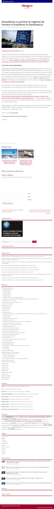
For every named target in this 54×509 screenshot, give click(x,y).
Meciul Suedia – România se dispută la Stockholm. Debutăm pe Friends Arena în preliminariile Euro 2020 (26, 472)
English (3, 438)
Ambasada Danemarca (7, 289)
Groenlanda (4, 423)
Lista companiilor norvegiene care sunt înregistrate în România (15, 358)
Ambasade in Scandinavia (7, 288)
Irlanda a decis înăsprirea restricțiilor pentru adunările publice (15, 265)
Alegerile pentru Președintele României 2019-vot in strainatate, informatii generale (27, 467)
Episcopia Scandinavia (6, 305)
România (4, 452)
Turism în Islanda (6, 348)
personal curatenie (8, 427)
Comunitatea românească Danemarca (10, 318)
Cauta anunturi (5, 367)
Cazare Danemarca (6, 316)
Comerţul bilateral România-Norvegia (10, 353)
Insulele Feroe (5, 443)
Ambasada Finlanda (7, 291)
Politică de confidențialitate (8, 350)
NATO (39, 425)
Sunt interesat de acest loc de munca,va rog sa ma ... (21, 401)
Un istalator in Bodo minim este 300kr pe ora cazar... (17, 386)
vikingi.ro (20, 429)
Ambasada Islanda (6, 292)
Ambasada (3, 417)
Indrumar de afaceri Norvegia (8, 357)
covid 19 (9, 143)
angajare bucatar (16, 417)
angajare (9, 417)
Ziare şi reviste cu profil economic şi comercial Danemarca (14, 339)
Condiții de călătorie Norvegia (9, 355)
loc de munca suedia (29, 425)
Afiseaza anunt (5, 363)
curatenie (3, 421)
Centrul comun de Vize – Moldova (9, 300)
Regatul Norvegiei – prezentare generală (11, 352)
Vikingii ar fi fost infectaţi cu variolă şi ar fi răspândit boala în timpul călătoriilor (19, 280)
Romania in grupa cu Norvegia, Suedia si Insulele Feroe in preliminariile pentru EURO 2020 (29, 483)
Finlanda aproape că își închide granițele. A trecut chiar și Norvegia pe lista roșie (9, 162)
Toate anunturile (5, 379)
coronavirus (5, 143)
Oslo (3, 427)
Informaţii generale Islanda (8, 342)
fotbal (43, 421)
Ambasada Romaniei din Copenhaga (10, 50)
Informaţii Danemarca (6, 312)
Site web (30, 199)
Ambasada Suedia (6, 295)
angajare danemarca (24, 417)
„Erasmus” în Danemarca (7, 340)
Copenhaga (38, 419)
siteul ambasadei (14, 112)
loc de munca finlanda (41, 423)
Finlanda (37, 421)
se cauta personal (34, 427)
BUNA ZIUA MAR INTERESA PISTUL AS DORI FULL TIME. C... (26, 394)
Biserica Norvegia (6, 308)
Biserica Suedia (6, 310)
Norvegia (48, 424)
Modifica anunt (5, 370)
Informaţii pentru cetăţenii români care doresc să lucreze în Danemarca (17, 321)
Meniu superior (9, 1)
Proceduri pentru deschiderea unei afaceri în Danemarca (14, 332)
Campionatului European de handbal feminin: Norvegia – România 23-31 (24, 478)
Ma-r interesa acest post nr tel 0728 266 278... (20, 399)
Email (29, 196)
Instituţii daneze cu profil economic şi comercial (12, 324)
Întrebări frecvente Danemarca (9, 326)
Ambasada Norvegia (7, 294)
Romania (16, 427)
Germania (46, 421)
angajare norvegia (9, 419)
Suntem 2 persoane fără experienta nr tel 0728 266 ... (22, 396)
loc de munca (31, 423)
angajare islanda (45, 417)
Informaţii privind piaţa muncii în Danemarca (11, 323)
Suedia (11, 428)
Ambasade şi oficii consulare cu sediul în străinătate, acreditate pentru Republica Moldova (21, 299)
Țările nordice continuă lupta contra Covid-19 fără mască (14, 272)
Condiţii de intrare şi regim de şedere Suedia (11, 302)
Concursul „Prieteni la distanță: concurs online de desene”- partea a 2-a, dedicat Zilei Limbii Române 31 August (28, 461)
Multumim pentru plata (7, 372)
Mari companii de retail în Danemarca (10, 331)
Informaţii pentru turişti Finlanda (9, 361)
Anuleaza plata (5, 365)
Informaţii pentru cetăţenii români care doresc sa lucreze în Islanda (16, 345)
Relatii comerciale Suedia (8, 304)
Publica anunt (5, 374)
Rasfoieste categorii (6, 375)
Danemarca (17, 27)
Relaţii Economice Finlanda (7, 360)
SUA (7, 429)
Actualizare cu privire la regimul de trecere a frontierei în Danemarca (17, 277)
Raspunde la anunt (6, 377)
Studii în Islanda (6, 347)
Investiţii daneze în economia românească (11, 328)
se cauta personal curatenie (43, 427)
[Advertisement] (27, 15)
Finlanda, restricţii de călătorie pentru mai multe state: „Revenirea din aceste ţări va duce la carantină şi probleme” (27, 262)
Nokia (42, 425)
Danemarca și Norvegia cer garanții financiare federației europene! (16, 267)
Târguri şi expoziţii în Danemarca (9, 336)
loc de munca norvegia (17, 425)
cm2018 (33, 419)
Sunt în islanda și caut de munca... (26, 409)
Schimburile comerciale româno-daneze (11, 334)
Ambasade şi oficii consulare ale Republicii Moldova (13, 297)
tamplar (16, 429)
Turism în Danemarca (7, 337)
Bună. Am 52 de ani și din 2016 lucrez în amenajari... (19, 391)
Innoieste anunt (5, 368)
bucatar (29, 419)
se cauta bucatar (26, 427)
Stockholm (4, 429)
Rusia (21, 427)
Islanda (13, 423)
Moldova (36, 425)
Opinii (21, 27)
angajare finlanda (35, 417)
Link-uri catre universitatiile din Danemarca (11, 329)
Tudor (4, 27)
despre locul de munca (25, 421)
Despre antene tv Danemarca (8, 320)
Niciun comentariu (28, 27)
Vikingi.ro (27, 5)
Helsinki (8, 423)
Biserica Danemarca (7, 307)
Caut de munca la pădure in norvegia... (12, 389)
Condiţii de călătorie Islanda (8, 344)
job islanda (18, 423)
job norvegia (23, 423)
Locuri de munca (5, 447)
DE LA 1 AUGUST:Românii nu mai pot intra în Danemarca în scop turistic (17, 269)
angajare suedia (21, 419)
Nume (29, 193)
